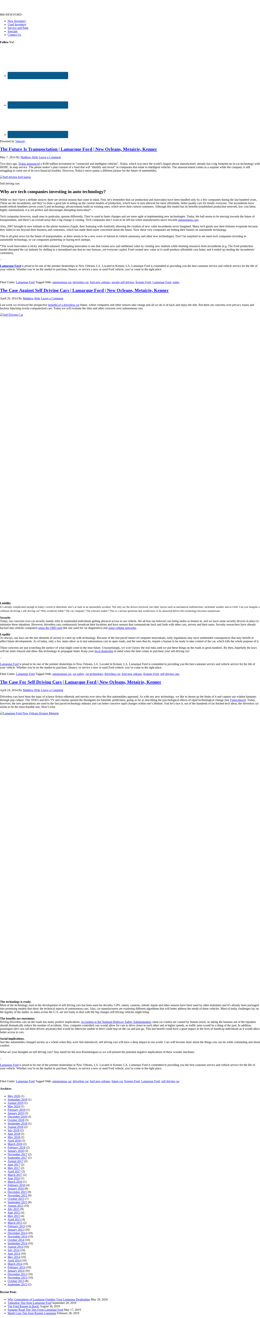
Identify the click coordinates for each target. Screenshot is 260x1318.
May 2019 (14, 1106)
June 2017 (14, 1164)
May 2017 (14, 1168)
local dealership (104, 651)
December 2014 (17, 1233)
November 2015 (17, 1195)
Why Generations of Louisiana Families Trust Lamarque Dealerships (49, 1299)
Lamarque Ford (10, 265)
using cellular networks (122, 628)
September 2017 (17, 1157)
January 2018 (16, 1150)
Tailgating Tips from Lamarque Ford (29, 1302)
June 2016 (14, 1178)
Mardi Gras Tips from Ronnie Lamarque (32, 1313)
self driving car (170, 1081)
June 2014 (14, 1253)
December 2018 (17, 1116)
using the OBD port (50, 628)
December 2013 (17, 1274)
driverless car (80, 282)
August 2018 (15, 1127)
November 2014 (17, 1236)
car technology (94, 674)
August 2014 (15, 1246)
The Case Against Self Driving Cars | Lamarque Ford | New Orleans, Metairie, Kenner (84, 290)
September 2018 (17, 1123)
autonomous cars (188, 219)
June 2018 (14, 1133)
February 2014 (16, 1267)
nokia (176, 282)
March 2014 (15, 1263)
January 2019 (16, 1113)
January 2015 (16, 1229)
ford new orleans (100, 282)
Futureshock (237, 700)
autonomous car (61, 282)
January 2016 (16, 1188)
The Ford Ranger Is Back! (23, 1306)
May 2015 (14, 1216)
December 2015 (17, 1192)
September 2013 (17, 1284)
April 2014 (14, 1260)
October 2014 (16, 1240)
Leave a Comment (50, 157)
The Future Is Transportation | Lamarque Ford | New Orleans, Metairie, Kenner (78, 149)
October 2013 (16, 1281)
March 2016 (15, 1181)
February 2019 (16, 1109)
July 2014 (13, 1250)
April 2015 (14, 1219)
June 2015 (14, 1212)
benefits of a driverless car (63, 304)
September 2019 (17, 1099)
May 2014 (14, 1257)
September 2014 (17, 1243)
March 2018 (15, 1144)
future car (117, 1081)
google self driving (123, 282)
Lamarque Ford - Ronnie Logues (20, 8)
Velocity (20, 141)
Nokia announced (29, 163)
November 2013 (17, 1277)
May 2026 (14, 1096)
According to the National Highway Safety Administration (116, 1022)
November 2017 (17, 1154)
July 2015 (13, 1209)
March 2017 (15, 1174)
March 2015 (15, 1222)
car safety (78, 674)
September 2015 (17, 1202)
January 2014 (16, 1270)
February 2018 (16, 1147)
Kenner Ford (143, 282)
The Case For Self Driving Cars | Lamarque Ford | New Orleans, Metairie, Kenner (80, 682)
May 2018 (14, 1137)
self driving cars (169, 674)
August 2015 (15, 1205)
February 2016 (16, 1185)
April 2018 (14, 1140)
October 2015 (16, 1198)
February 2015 (16, 1226)
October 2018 (16, 1120)
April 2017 (14, 1171)
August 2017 (15, 1161)
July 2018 (13, 1130)
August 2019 (15, 1103)
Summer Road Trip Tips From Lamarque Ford (35, 1309)
